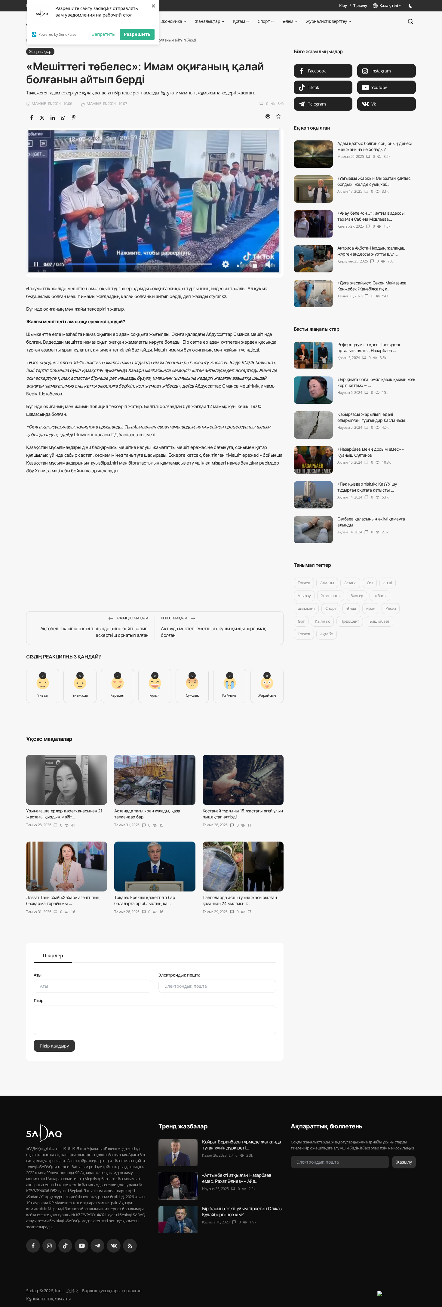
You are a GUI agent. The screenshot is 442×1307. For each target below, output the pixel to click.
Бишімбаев (379, 621)
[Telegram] (97, 1246)
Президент (349, 621)
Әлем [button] (288, 21)
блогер (357, 595)
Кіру (343, 5)
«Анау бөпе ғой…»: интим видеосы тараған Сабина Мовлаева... (371, 216)
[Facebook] (33, 1246)
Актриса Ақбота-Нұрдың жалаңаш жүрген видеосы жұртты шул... (371, 250)
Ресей (390, 608)
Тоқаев (304, 582)
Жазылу (404, 1162)
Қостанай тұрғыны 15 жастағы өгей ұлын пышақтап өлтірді (243, 813)
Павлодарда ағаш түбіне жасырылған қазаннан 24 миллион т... (240, 900)
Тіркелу (360, 5)
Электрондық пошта (179, 975)
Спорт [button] (264, 21)
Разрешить (137, 34)
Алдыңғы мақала (132, 618)
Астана (350, 582)
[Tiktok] (65, 1246)
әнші (387, 582)
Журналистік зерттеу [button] (326, 21)
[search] (410, 21)
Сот (370, 582)
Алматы (327, 582)
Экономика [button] (171, 21)
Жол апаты (330, 595)
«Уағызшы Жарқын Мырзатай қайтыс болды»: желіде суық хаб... (374, 181)
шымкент (306, 608)
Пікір (39, 1000)
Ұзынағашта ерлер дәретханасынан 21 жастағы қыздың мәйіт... (64, 813)
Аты (37, 975)
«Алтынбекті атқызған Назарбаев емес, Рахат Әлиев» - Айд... (236, 1178)
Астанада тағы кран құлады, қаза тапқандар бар (147, 813)
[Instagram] (49, 1246)
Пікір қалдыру (54, 1046)
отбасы (379, 595)
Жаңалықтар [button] (207, 21)
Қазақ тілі (388, 5)
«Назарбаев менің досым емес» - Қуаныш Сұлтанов (370, 452)
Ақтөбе (326, 634)
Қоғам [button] (239, 21)
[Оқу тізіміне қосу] (278, 116)
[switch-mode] (411, 6)
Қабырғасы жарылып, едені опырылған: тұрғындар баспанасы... (373, 417)
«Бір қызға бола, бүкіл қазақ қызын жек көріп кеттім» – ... (376, 382)
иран (370, 608)
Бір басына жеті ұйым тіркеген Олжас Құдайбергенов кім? (242, 1211)
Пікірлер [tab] (53, 955)
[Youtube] (81, 1246)
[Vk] (114, 1246)
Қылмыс (322, 621)
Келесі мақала (174, 618)
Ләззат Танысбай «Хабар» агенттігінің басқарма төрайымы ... (63, 900)
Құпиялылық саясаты (48, 1299)
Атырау (304, 595)
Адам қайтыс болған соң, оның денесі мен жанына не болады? (374, 146)
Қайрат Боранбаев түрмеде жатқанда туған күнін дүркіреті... (241, 1145)
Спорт (330, 608)
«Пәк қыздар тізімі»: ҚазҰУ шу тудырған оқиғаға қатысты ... (367, 486)
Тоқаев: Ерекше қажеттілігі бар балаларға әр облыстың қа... (144, 900)
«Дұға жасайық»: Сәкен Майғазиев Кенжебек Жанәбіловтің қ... (372, 285)
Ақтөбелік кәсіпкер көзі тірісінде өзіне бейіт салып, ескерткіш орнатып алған (94, 632)
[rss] (130, 1246)
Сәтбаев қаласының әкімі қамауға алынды (371, 521)
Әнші (351, 608)
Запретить (103, 34)
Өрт (301, 621)
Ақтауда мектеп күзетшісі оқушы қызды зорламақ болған (213, 632)
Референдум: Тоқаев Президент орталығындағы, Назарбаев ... (369, 347)
